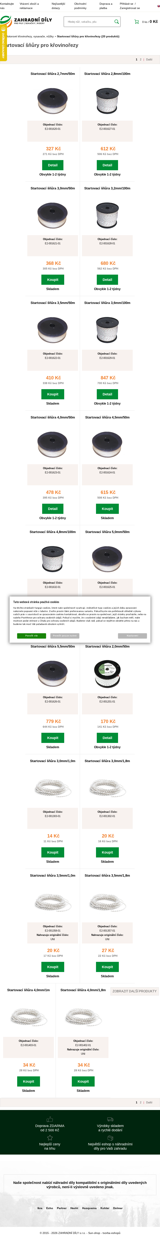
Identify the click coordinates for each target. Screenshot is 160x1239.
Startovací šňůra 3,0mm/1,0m (52, 761)
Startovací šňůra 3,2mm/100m (107, 188)
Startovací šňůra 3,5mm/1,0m (52, 875)
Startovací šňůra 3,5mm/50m (53, 303)
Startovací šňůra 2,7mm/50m (53, 74)
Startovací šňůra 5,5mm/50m (53, 646)
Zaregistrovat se (130, 8)
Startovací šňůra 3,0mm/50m (53, 188)
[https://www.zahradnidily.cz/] (26, 21)
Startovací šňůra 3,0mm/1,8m (107, 761)
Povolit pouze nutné (65, 636)
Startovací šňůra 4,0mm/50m (53, 417)
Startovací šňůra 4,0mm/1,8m (83, 990)
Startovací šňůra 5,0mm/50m (107, 532)
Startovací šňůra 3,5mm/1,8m (107, 875)
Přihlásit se (126, 3)
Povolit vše (31, 636)
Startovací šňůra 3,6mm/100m (107, 303)
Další (149, 59)
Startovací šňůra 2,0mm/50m (107, 646)
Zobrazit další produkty (135, 991)
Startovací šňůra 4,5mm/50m (107, 417)
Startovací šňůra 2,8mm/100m (107, 74)
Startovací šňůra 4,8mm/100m (53, 532)
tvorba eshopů (111, 1233)
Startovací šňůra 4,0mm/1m (28, 990)
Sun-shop (94, 1233)
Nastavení (132, 636)
